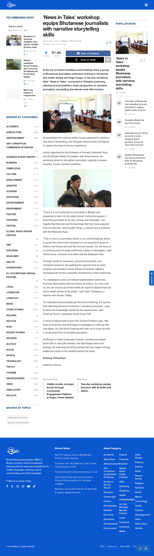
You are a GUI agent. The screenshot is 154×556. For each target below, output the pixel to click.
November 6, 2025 (51, 40)
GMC (8, 244)
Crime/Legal (13, 168)
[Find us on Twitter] (12, 486)
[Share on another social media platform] (108, 60)
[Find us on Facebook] (7, 486)
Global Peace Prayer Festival (19, 233)
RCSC (9, 326)
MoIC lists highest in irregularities (29, 92)
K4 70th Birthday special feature (21, 275)
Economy (11, 191)
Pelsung (11, 315)
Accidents (12, 126)
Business (11, 162)
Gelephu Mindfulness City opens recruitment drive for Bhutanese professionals (135, 159)
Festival (11, 225)
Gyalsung (12, 250)
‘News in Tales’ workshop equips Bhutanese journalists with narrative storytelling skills (125, 73)
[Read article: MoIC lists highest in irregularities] (13, 94)
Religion (11, 338)
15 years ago (16, 30)
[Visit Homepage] (11, 5)
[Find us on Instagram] (23, 486)
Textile (10, 366)
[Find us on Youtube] (28, 486)
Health (10, 261)
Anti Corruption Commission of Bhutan (19, 145)
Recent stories (15, 332)
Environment (14, 208)
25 (26, 106)
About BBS (125, 546)
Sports (10, 355)
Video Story (13, 389)
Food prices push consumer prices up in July (76, 471)
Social (10, 349)
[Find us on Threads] (18, 486)
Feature (11, 214)
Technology (13, 361)
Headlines (12, 256)
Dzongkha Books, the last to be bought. (134, 121)
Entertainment (15, 202)
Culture (11, 173)
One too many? (16, 26)
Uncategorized (15, 378)
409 (26, 84)
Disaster (11, 185)
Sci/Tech (11, 343)
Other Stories (75, 40)
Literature (13, 292)
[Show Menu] (146, 5)
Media (65, 40)
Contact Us (112, 546)
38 (26, 54)
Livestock (12, 298)
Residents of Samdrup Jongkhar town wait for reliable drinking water (31, 42)
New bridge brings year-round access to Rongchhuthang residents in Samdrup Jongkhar (74, 480)
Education (12, 196)
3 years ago (30, 51)
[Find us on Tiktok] (34, 486)
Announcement (15, 137)
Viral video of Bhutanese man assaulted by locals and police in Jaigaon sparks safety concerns (136, 105)
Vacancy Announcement (18, 422)
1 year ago (30, 80)
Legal (10, 286)
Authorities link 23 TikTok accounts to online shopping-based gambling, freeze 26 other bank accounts (136, 139)
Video (9, 383)
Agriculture (14, 132)
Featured (12, 219)
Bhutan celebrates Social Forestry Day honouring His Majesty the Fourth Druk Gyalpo (31, 68)
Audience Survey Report (20, 156)
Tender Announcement (17, 417)
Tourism (11, 372)
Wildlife (11, 395)
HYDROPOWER (14, 267)
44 (27, 30)
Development (14, 179)
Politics (11, 320)
